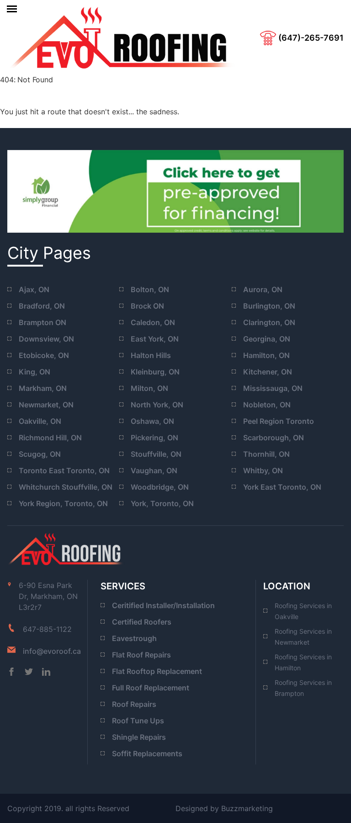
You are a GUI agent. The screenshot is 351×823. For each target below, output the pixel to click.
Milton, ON (149, 388)
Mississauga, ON (273, 388)
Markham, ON (43, 388)
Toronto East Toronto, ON (64, 470)
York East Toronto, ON (282, 487)
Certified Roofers (141, 621)
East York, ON (155, 338)
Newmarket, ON (46, 404)
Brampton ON (42, 322)
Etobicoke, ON (44, 355)
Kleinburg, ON (155, 371)
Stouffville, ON (156, 454)
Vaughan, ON (154, 470)
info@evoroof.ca (52, 651)
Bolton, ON (150, 289)
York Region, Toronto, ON (63, 503)
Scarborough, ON (273, 437)
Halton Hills (151, 355)
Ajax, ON (34, 289)
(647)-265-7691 (311, 38)
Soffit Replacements (147, 753)
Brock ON (147, 305)
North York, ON (157, 404)
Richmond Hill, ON (50, 437)
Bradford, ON (42, 305)
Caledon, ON (153, 322)
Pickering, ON (154, 437)
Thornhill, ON (266, 454)
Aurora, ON (262, 289)
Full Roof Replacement (150, 687)
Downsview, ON (46, 338)
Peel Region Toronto (278, 421)
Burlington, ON (269, 305)
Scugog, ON (40, 454)
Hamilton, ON (266, 355)
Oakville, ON (40, 421)
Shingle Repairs (139, 737)
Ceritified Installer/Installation (163, 605)
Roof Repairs (134, 704)
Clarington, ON (269, 322)
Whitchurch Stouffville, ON (65, 487)
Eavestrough (134, 638)
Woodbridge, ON (160, 487)
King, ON (34, 371)
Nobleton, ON (267, 404)
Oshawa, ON (152, 421)
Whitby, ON (263, 470)
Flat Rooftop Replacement (157, 671)
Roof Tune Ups (138, 720)
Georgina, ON (266, 338)
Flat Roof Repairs (141, 654)
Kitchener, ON (267, 371)
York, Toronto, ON (162, 503)
